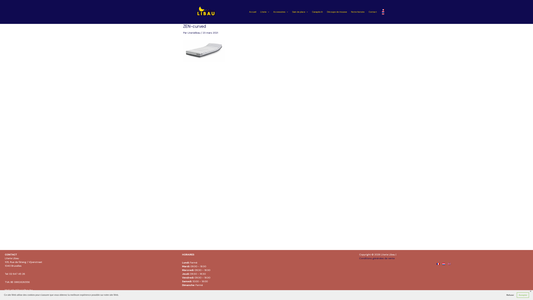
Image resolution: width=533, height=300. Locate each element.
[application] (267, 12)
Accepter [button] (523, 295)
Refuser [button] (510, 295)
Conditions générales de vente (377, 258)
